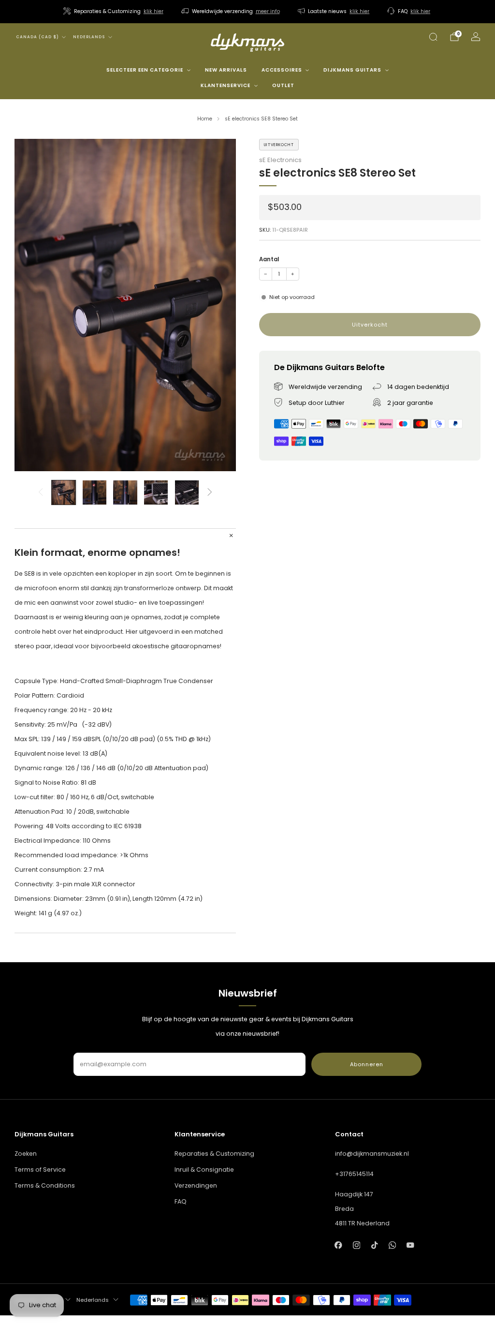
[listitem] (114, 11)
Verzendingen (196, 1185)
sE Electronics (280, 159)
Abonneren (366, 1064)
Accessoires (282, 70)
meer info (268, 11)
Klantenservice (225, 85)
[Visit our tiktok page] (374, 1245)
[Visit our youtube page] (410, 1245)
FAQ (181, 1201)
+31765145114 (354, 1174)
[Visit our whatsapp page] (392, 1245)
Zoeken (26, 1153)
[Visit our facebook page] (339, 1245)
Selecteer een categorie (144, 70)
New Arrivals (226, 70)
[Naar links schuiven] (40, 492)
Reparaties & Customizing (214, 1153)
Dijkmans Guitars (352, 70)
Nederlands (89, 37)
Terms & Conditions (45, 1185)
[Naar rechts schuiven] (209, 492)
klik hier (153, 11)
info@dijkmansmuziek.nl (372, 1153)
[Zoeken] (433, 37)
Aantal (269, 259)
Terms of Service (40, 1169)
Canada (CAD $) (37, 37)
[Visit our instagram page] (356, 1245)
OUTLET (283, 85)
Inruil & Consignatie (204, 1169)
